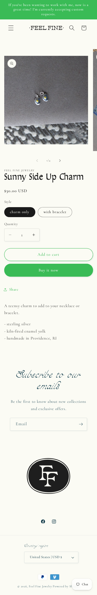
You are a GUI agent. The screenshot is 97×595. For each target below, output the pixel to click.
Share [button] (13, 289)
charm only (20, 212)
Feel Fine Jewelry (40, 586)
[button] (11, 28)
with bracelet (55, 212)
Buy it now (49, 270)
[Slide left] (37, 160)
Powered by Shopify (66, 586)
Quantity (11, 224)
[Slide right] (59, 160)
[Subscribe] (81, 424)
